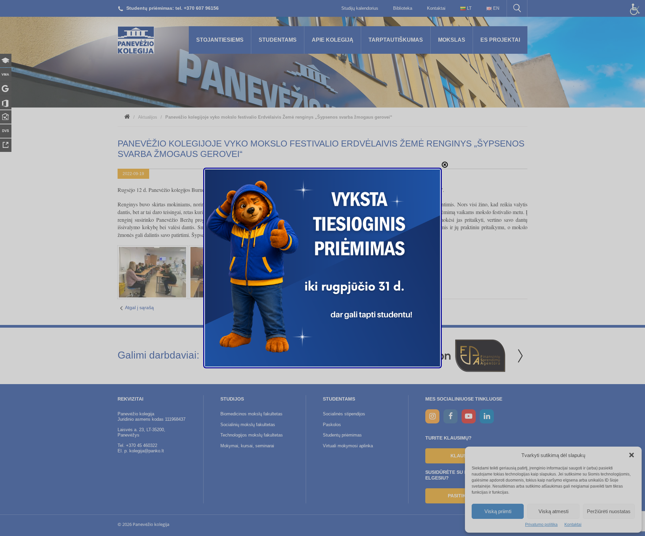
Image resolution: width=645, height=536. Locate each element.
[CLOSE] (444, 164)
